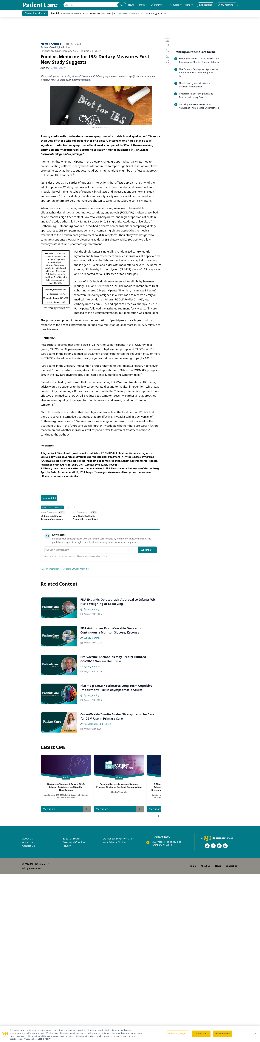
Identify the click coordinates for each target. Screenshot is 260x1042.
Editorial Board (71, 838)
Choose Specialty (33, 13)
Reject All (201, 1033)
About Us (27, 838)
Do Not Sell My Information (118, 838)
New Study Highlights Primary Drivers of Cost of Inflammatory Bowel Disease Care (85, 518)
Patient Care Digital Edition (56, 47)
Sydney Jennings (92, 609)
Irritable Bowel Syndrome (76, 568)
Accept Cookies (222, 1033)
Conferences (157, 4)
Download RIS (49, 498)
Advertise (27, 842)
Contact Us (28, 845)
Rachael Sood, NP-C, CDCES (97, 723)
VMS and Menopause (72, 13)
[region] (130, 1034)
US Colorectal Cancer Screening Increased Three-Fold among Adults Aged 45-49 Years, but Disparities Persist (53, 518)
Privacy (67, 845)
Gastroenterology (50, 568)
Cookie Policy (44, 1038)
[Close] (255, 1033)
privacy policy (101, 556)
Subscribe (146, 549)
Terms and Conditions (75, 842)
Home (192, 865)
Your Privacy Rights (177, 1033)
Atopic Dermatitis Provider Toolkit (97, 13)
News (131, 4)
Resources (174, 4)
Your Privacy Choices (114, 842)
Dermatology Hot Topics (156, 13)
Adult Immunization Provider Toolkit (129, 13)
